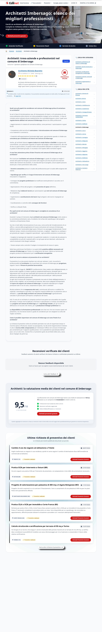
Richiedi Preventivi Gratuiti (81, 459)
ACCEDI (73, 3)
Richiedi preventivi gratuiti (17, 36)
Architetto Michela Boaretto (30, 71)
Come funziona (24, 3)
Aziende (11, 51)
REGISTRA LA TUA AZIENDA (87, 3)
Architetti (19, 51)
